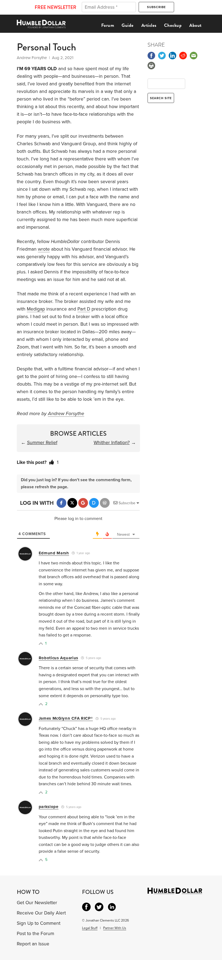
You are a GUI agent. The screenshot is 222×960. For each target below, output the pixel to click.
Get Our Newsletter (37, 903)
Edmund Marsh (54, 553)
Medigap (36, 309)
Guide (128, 25)
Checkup (173, 25)
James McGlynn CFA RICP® (66, 718)
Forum (107, 25)
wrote (44, 249)
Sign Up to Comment (38, 923)
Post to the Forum (35, 933)
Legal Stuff (89, 928)
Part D (83, 309)
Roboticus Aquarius (59, 657)
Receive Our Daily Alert (41, 913)
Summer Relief (42, 442)
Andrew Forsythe (66, 413)
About (195, 25)
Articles (148, 25)
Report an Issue (33, 944)
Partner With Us (114, 928)
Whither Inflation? (112, 442)
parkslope (48, 806)
